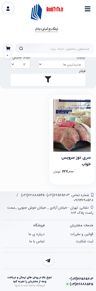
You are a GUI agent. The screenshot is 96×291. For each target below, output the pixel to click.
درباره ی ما (37, 234)
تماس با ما (37, 241)
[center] (21, 48)
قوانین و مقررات (81, 234)
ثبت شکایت (84, 241)
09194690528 (83, 200)
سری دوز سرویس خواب (76, 160)
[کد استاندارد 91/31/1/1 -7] (72, 125)
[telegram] (48, 260)
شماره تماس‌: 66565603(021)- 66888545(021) (54, 195)
